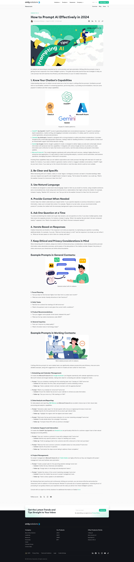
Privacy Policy (95, 513)
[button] (57, 2)
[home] (32, 2)
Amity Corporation (33, 559)
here (79, 489)
